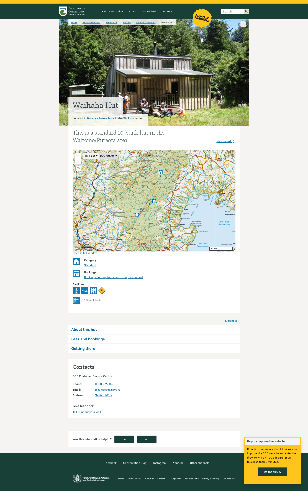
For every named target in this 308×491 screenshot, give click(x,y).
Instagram (159, 463)
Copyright (176, 478)
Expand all (231, 320)
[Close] (297, 441)
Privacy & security (210, 478)
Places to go (111, 22)
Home (74, 22)
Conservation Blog (135, 463)
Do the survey (272, 472)
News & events (135, 478)
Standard (90, 265)
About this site (192, 478)
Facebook (110, 463)
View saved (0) (226, 141)
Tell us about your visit (87, 412)
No (146, 439)
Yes (124, 439)
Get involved (149, 11)
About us (149, 478)
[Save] (231, 134)
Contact (161, 478)
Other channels (199, 463)
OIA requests (229, 478)
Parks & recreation (112, 11)
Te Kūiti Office (103, 395)
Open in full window (85, 253)
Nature (132, 11)
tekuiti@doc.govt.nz (107, 389)
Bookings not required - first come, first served (113, 277)
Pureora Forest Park (146, 22)
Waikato (127, 22)
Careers (120, 478)
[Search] (246, 11)
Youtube (178, 463)
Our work (167, 11)
